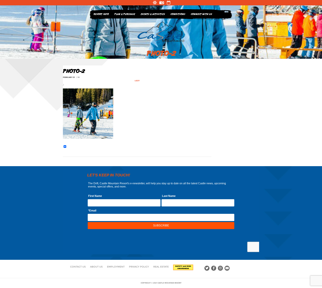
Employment (116, 266)
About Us (96, 266)
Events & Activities (153, 14)
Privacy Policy (139, 266)
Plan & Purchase (124, 14)
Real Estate (161, 266)
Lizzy (137, 81)
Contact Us (78, 266)
